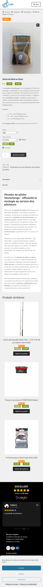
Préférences (21, 580)
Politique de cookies (11, 584)
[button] (37, 25)
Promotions (27, 12)
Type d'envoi (6, 137)
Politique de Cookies (13, 541)
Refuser (21, 574)
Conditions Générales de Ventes (16, 537)
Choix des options (21, 469)
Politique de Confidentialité (15, 539)
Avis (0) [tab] (4, 185)
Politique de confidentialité (28, 584)
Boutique (17, 12)
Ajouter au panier (18, 155)
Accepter (21, 568)
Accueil (7, 12)
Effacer (24, 139)
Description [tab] (6, 179)
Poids (4, 130)
